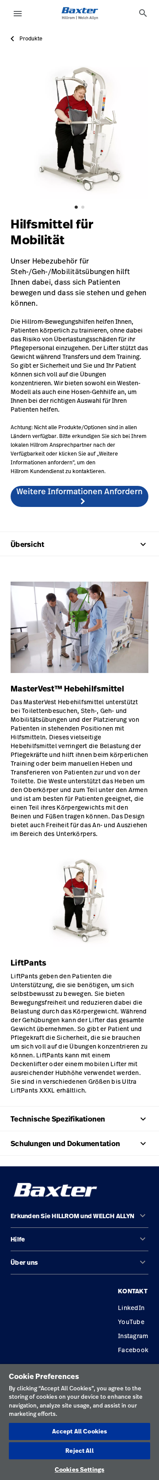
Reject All (79, 1451)
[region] (79, 1422)
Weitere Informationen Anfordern (79, 491)
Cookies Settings (79, 1469)
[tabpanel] (79, 130)
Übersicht (79, 544)
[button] (79, 1220)
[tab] (143, 13)
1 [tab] (76, 207)
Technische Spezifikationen (79, 1119)
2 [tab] (82, 207)
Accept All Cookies (79, 1431)
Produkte (30, 38)
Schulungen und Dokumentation (79, 1143)
